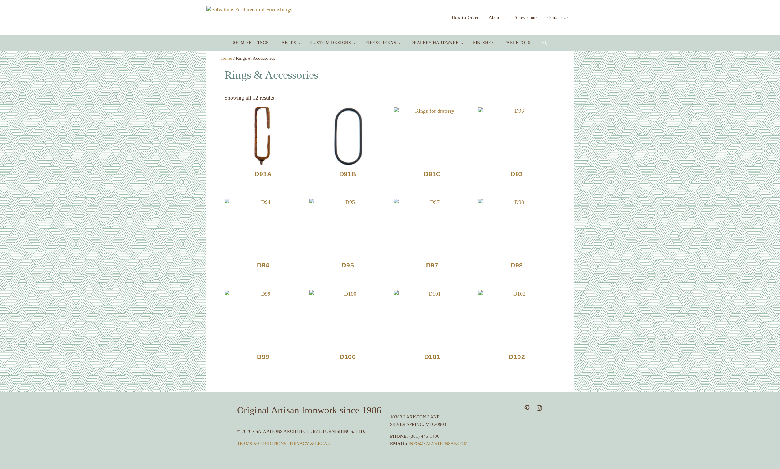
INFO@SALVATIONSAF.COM (438, 443)
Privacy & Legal (310, 443)
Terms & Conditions (262, 443)
